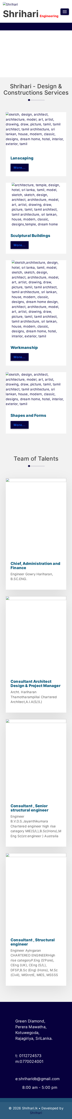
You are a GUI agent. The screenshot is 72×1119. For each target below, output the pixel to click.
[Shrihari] (10, 4)
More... (20, 167)
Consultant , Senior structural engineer (29, 808)
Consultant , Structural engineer (33, 942)
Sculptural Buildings (30, 235)
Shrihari (36, 1113)
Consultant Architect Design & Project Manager (35, 683)
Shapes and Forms (28, 415)
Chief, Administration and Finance (35, 565)
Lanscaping (22, 158)
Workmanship (24, 347)
